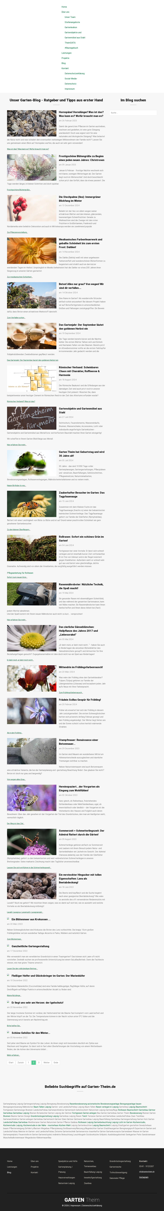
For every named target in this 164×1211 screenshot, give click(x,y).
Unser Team (70, 17)
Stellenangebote (72, 22)
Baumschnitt (132, 1110)
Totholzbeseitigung (118, 1172)
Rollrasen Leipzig (85, 1122)
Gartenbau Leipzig (21, 1113)
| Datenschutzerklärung (91, 1205)
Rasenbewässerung (78, 1104)
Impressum (70, 89)
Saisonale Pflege (117, 1178)
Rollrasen (122, 1110)
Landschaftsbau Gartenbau (15, 1122)
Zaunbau (87, 1183)
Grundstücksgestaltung (120, 1161)
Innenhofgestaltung (93, 1177)
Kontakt (34, 1172)
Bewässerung (136, 1113)
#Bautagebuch (71, 48)
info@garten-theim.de (146, 1172)
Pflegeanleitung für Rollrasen (20, 573)
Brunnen (6, 1116)
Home (9, 1161)
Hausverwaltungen (66, 1177)
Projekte (35, 1167)
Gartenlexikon (71, 27)
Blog (9, 1172)
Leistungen (12, 1167)
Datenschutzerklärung (75, 73)
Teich (84, 1116)
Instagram (143, 1177)
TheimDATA (70, 43)
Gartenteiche (115, 1167)
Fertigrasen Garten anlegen (84, 1113)
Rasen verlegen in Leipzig (107, 1107)
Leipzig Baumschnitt (138, 1107)
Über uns (35, 1161)
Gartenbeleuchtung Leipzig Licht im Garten (113, 1122)
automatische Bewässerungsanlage (103, 1104)
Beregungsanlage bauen (130, 1104)
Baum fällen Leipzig (42, 1107)
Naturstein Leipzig (66, 1183)
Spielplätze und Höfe (67, 1161)
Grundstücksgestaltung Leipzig (45, 1116)
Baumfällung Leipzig (93, 1172)
